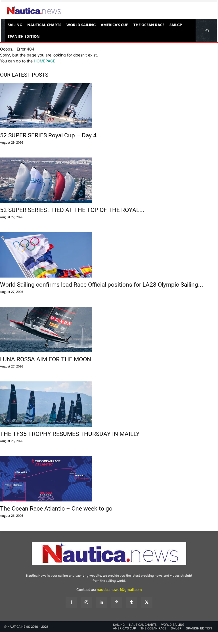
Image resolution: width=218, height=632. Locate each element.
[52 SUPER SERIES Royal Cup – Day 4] (109, 105)
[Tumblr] (131, 602)
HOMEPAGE (44, 60)
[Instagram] (86, 602)
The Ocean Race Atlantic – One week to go (56, 508)
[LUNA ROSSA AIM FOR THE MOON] (109, 329)
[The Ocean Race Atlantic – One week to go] (109, 478)
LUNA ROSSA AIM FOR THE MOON (45, 359)
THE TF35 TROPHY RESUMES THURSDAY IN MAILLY (70, 434)
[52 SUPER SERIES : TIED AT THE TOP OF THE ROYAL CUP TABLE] (109, 180)
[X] (146, 602)
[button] (207, 30)
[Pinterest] (116, 602)
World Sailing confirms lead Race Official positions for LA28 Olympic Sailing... (101, 284)
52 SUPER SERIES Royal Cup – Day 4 (48, 135)
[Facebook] (71, 602)
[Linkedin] (101, 602)
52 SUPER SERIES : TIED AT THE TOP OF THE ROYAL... (72, 210)
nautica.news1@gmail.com (119, 589)
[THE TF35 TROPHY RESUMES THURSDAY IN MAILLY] (109, 404)
